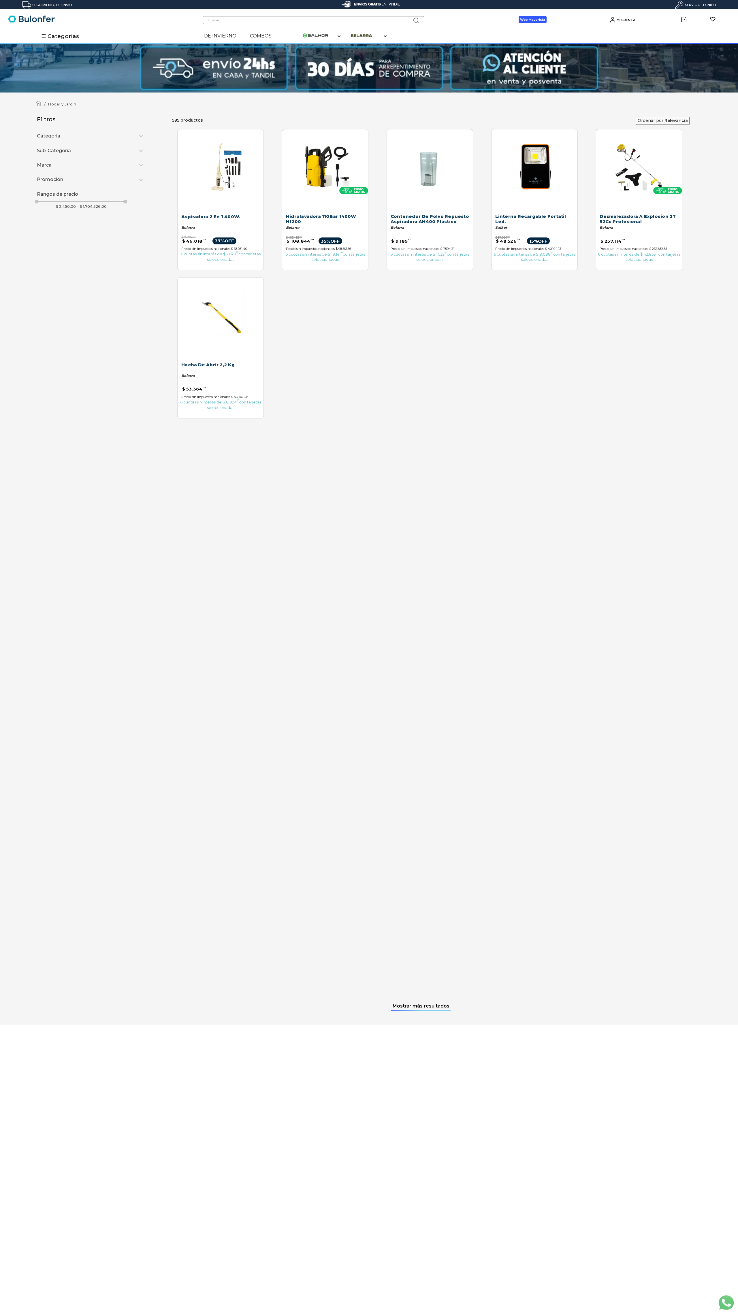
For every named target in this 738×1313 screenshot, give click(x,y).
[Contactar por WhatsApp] (726, 1303)
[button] (92, 136)
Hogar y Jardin (62, 104)
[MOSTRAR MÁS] (421, 1006)
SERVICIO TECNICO (700, 5)
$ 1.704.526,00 (92, 207)
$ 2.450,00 (66, 207)
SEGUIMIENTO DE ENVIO (52, 5)
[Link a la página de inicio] (37, 104)
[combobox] (313, 20)
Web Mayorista (532, 20)
